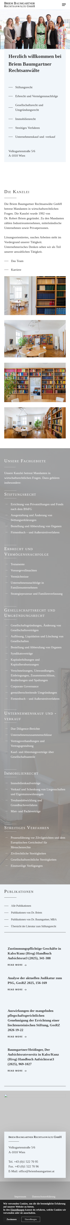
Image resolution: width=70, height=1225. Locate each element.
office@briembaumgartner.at (36, 1171)
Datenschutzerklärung (43, 1196)
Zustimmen (12, 1219)
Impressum (20, 1196)
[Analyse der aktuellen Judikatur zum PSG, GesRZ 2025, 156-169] (35, 983)
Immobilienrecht (21, 773)
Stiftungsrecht (20, 494)
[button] (64, 4)
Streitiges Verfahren (26, 827)
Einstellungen (17, 1210)
